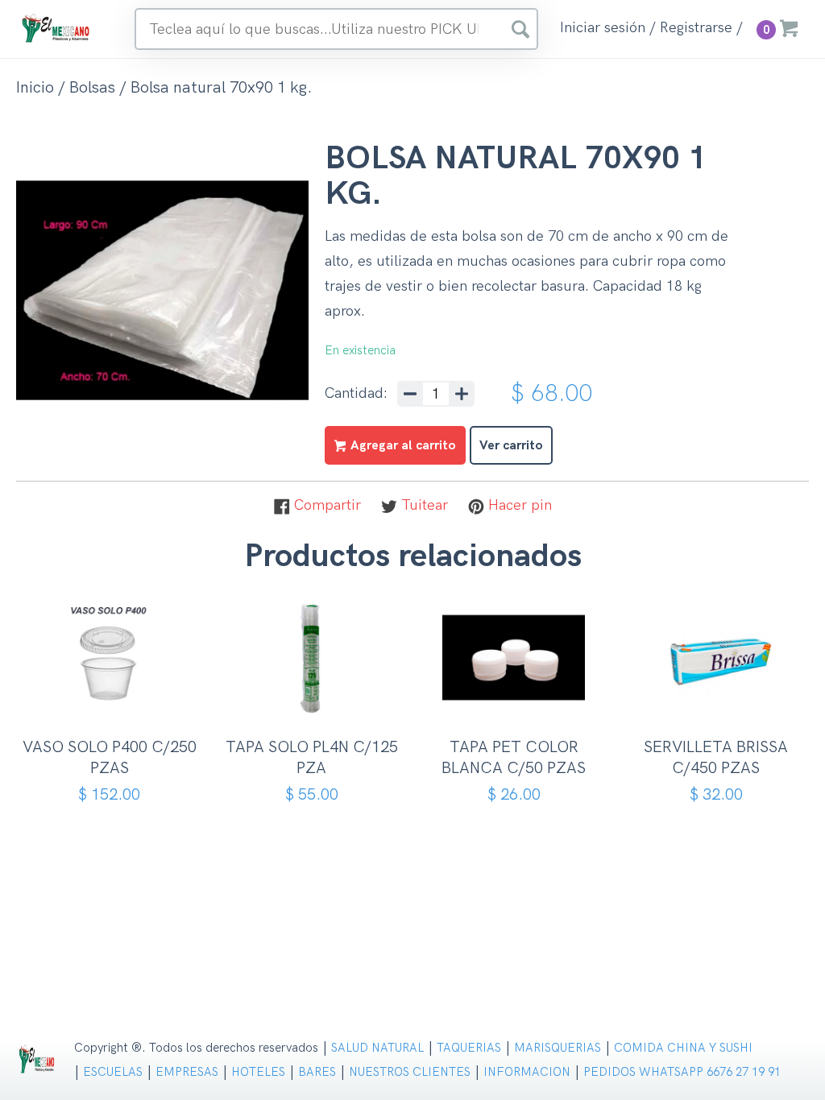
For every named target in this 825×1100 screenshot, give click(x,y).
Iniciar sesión (602, 28)
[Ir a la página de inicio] (56, 27)
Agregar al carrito (114, 702)
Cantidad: (356, 394)
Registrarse (696, 28)
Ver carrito (511, 445)
